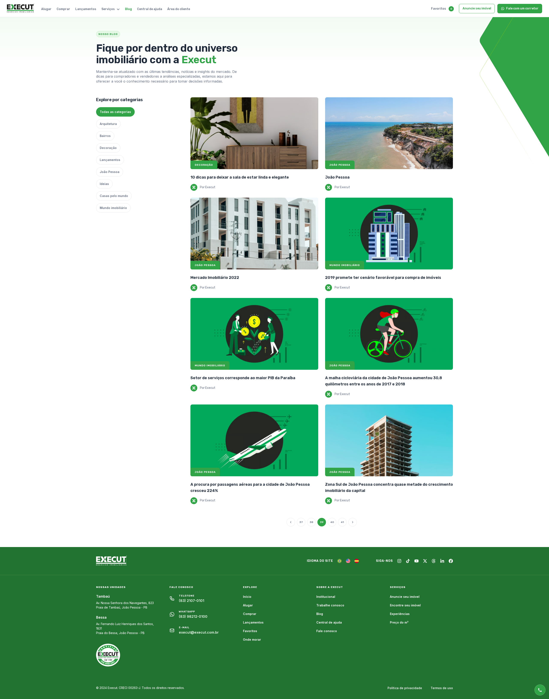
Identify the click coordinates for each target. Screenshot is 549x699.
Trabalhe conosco (330, 605)
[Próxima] (352, 522)
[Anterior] (291, 522)
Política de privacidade (405, 688)
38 (311, 522)
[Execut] (20, 8)
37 (301, 522)
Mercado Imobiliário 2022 (214, 277)
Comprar (63, 9)
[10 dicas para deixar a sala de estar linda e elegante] (254, 133)
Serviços (108, 9)
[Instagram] (399, 561)
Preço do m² (399, 622)
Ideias (104, 184)
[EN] (348, 561)
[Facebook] (451, 561)
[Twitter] (425, 561)
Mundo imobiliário (113, 208)
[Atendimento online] (540, 690)
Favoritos (438, 9)
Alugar (46, 9)
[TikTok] (408, 561)
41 (342, 522)
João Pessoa (109, 172)
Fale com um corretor (522, 8)
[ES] (356, 561)
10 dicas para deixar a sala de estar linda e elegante (239, 177)
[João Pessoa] (389, 133)
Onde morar (252, 639)
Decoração (108, 148)
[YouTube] (416, 561)
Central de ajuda (149, 9)
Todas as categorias (115, 112)
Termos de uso (442, 688)
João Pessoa (337, 177)
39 (321, 522)
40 (332, 522)
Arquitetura (108, 124)
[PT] (339, 561)
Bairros (105, 136)
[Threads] (433, 561)
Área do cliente (178, 9)
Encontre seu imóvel (405, 605)
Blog (128, 9)
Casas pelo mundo (114, 196)
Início (247, 596)
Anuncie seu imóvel (477, 8)
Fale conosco (326, 631)
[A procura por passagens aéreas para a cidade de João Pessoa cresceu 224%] (254, 440)
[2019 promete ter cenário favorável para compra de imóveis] (389, 233)
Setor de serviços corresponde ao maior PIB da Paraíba (242, 378)
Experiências (400, 614)
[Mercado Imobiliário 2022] (254, 233)
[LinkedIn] (442, 561)
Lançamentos (85, 9)
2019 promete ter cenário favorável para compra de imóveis (383, 277)
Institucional (325, 596)
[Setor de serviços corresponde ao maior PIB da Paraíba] (254, 334)
